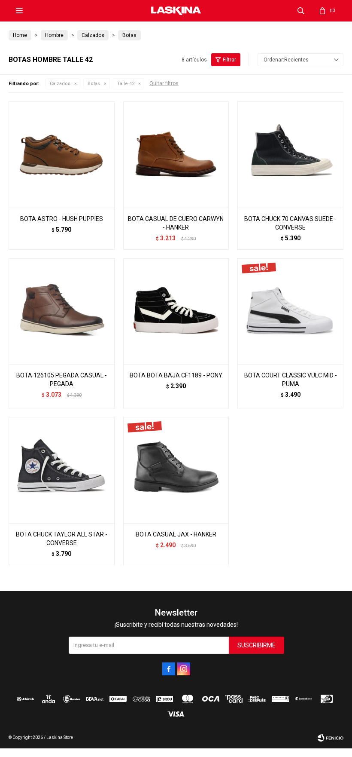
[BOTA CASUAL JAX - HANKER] (176, 470)
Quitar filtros (164, 83)
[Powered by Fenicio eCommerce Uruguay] (330, 737)
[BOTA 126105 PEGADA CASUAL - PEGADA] (62, 311)
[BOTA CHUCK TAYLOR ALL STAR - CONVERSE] (62, 470)
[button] (301, 10)
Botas (94, 83)
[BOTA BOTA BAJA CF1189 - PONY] (176, 311)
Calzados (60, 83)
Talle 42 (125, 83)
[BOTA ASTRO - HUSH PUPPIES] (62, 154)
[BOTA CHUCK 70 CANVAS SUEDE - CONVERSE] (290, 154)
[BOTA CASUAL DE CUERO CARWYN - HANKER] (176, 154)
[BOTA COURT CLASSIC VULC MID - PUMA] (290, 311)
